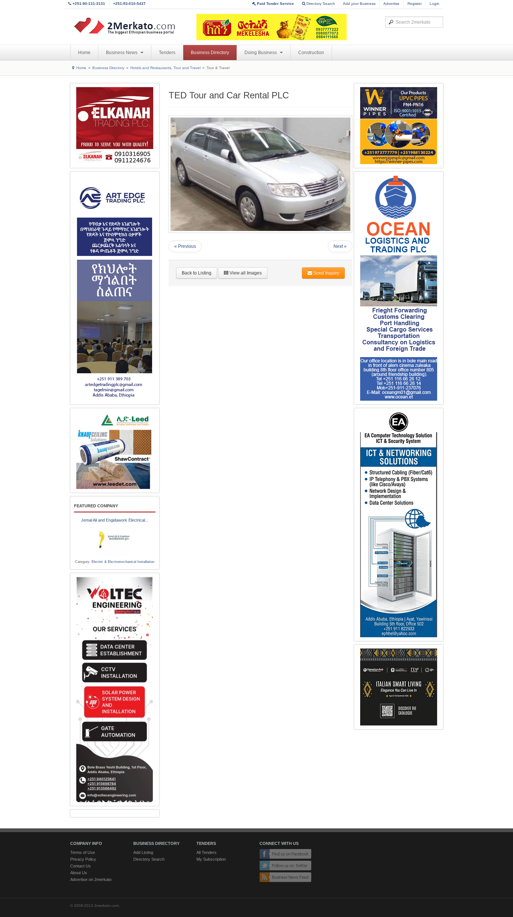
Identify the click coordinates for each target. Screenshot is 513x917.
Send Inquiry (325, 273)
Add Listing (143, 852)
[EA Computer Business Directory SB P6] (398, 524)
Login (434, 4)
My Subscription (211, 859)
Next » (340, 246)
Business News (122, 52)
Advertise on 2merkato (91, 879)
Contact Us (80, 866)
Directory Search (320, 4)
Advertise (391, 4)
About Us (78, 872)
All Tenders (206, 852)
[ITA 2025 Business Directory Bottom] (398, 687)
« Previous (185, 246)
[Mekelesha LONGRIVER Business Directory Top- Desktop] (271, 27)
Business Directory (210, 52)
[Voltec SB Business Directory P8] (114, 689)
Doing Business (261, 52)
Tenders (167, 52)
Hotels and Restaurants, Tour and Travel (165, 68)
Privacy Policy (83, 859)
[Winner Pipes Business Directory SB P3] (398, 125)
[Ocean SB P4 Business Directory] (398, 288)
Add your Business (359, 4)
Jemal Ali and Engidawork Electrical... (114, 520)
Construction (311, 52)
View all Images (245, 273)
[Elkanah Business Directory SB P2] (114, 125)
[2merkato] (129, 26)
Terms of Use (82, 852)
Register (414, 4)
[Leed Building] (114, 450)
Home (84, 52)
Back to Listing (196, 273)
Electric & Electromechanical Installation (123, 562)
